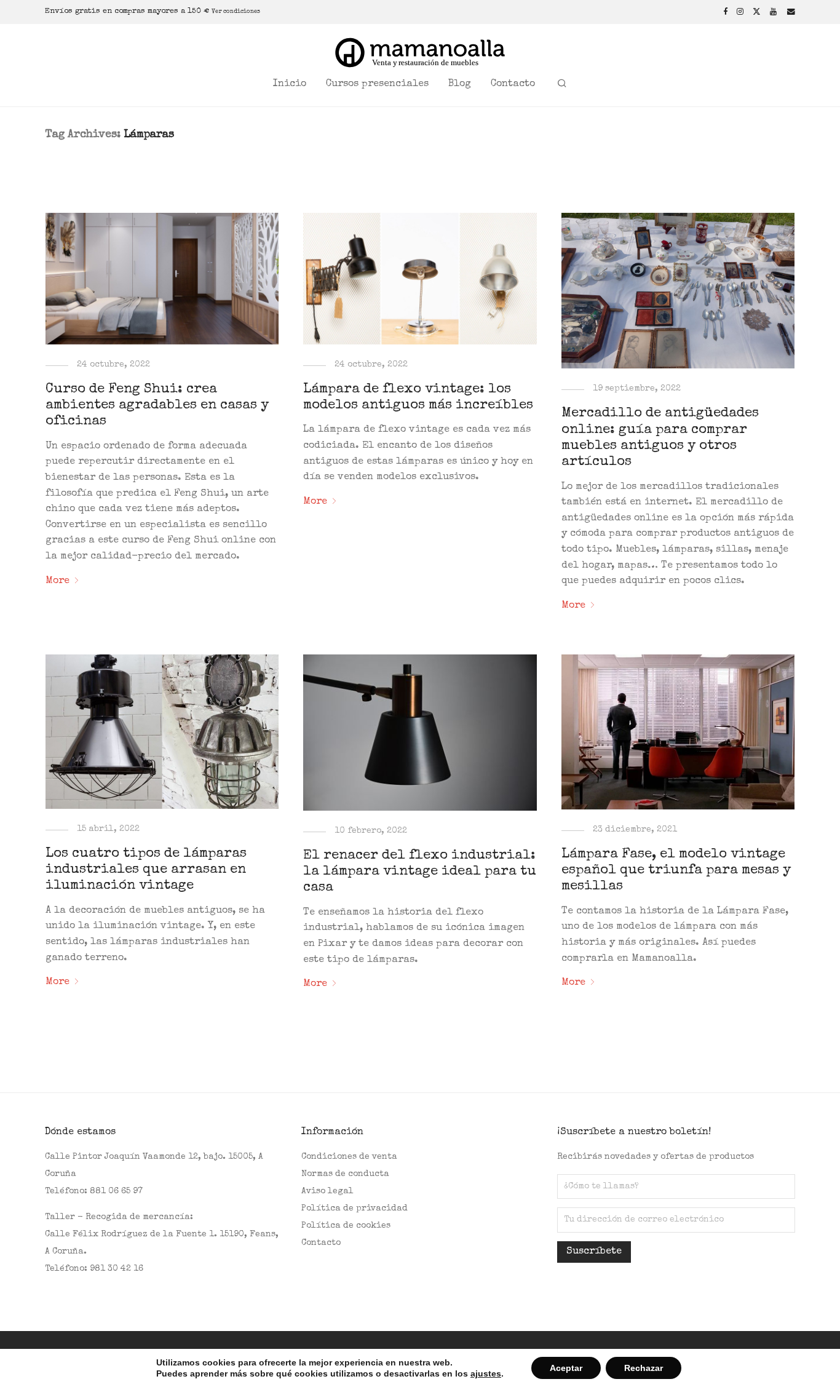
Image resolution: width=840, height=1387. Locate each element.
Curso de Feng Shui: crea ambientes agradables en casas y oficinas (157, 406)
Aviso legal (327, 1191)
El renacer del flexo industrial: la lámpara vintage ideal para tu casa (419, 872)
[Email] (791, 11)
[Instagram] (740, 11)
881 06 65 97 (116, 1191)
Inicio (289, 84)
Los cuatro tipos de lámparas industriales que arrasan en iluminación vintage (146, 871)
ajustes (485, 1373)
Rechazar (643, 1368)
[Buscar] (562, 84)
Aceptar (566, 1368)
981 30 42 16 (116, 1269)
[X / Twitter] (757, 11)
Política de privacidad (354, 1208)
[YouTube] (774, 11)
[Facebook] (725, 11)
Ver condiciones (236, 12)
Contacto (513, 84)
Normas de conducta (345, 1174)
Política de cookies (345, 1226)
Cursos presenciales (377, 84)
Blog (459, 84)
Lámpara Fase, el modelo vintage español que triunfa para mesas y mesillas (676, 871)
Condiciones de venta (349, 1157)
